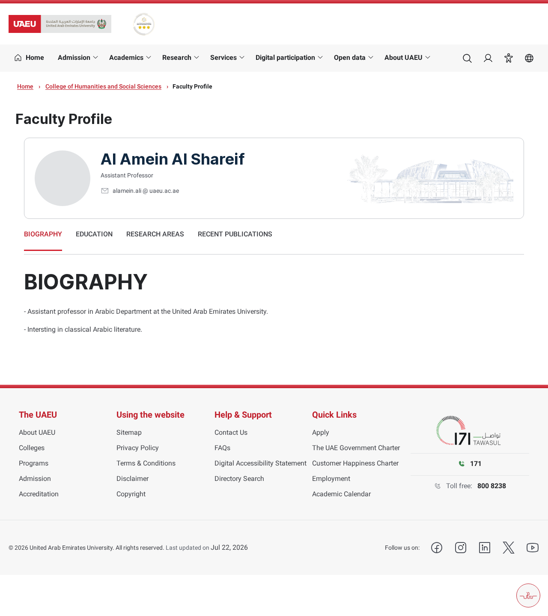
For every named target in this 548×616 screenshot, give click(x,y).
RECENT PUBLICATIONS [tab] (235, 234)
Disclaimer (132, 479)
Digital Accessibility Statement (260, 463)
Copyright (131, 494)
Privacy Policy (137, 448)
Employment (331, 479)
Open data (350, 57)
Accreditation (39, 494)
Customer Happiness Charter (355, 463)
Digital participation (285, 57)
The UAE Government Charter (356, 448)
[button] (508, 58)
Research (176, 57)
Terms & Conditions (146, 463)
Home (25, 86)
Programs (33, 463)
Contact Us (230, 432)
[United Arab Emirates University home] (60, 24)
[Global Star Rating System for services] (143, 24)
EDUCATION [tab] (94, 234)
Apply (320, 432)
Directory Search (239, 479)
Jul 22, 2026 (229, 547)
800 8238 (491, 486)
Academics (126, 57)
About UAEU (403, 57)
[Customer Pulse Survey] (528, 595)
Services (223, 57)
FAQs (222, 448)
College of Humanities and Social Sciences (103, 86)
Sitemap (129, 432)
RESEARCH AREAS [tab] (155, 234)
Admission (74, 57)
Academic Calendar (341, 494)
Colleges (32, 448)
